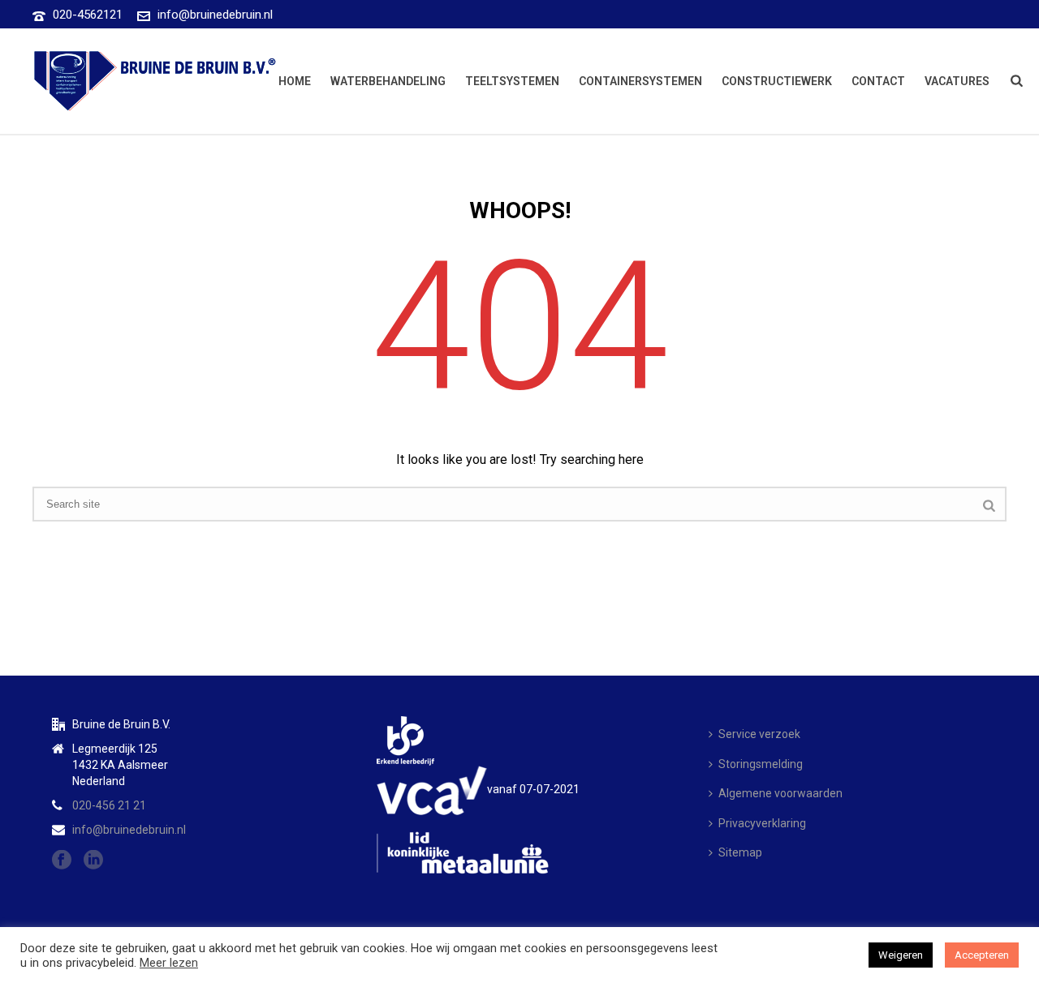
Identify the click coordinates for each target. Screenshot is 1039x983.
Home (294, 81)
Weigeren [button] (900, 955)
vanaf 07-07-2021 (533, 789)
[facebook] (61, 860)
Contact (878, 81)
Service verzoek (759, 734)
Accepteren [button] (982, 955)
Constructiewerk (777, 81)
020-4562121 (88, 14)
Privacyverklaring (762, 823)
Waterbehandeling (388, 81)
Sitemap (740, 852)
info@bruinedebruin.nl (215, 14)
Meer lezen (169, 962)
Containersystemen (640, 81)
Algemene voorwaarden (780, 793)
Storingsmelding (760, 764)
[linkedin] (93, 860)
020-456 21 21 (109, 805)
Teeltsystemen (512, 81)
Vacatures (957, 81)
